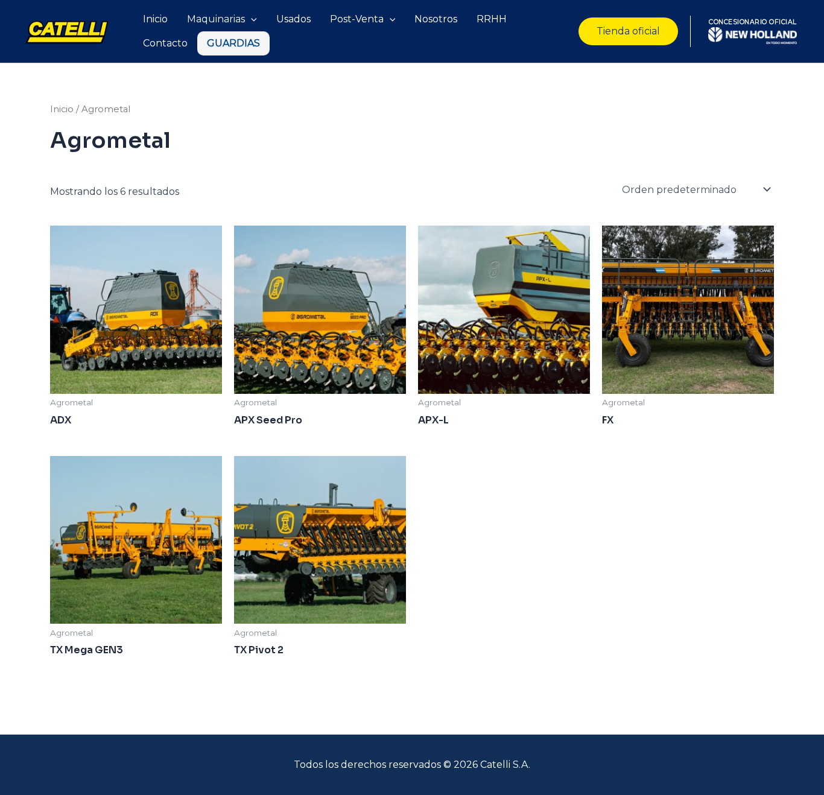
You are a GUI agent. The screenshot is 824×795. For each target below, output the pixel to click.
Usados (293, 19)
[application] (251, 19)
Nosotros (435, 19)
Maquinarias (216, 19)
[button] (628, 31)
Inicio (155, 19)
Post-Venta (357, 19)
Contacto (165, 43)
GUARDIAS (233, 43)
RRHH (492, 19)
